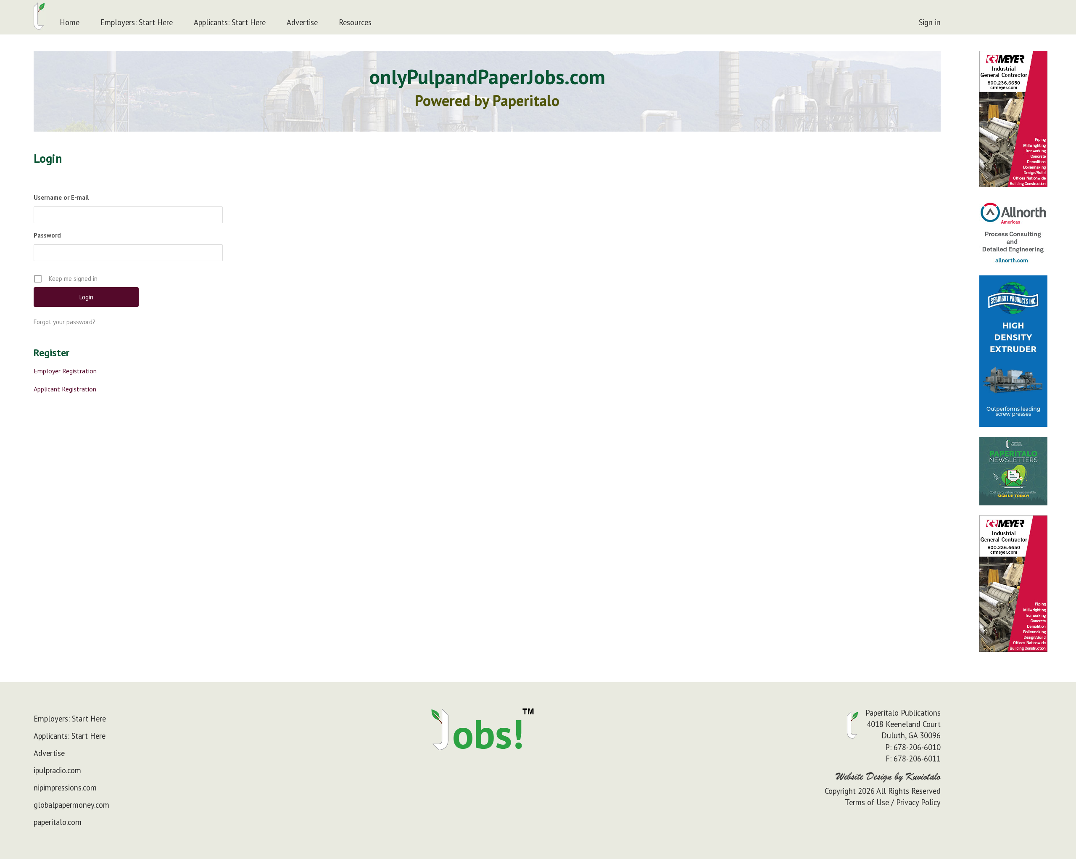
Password (47, 235)
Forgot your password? (64, 322)
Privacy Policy (918, 802)
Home (69, 22)
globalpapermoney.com (71, 805)
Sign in (930, 22)
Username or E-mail (61, 197)
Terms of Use (867, 802)
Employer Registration (65, 371)
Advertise (302, 22)
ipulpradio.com (57, 770)
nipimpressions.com (65, 787)
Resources (355, 22)
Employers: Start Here (136, 22)
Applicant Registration (65, 389)
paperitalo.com (58, 822)
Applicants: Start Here (230, 22)
